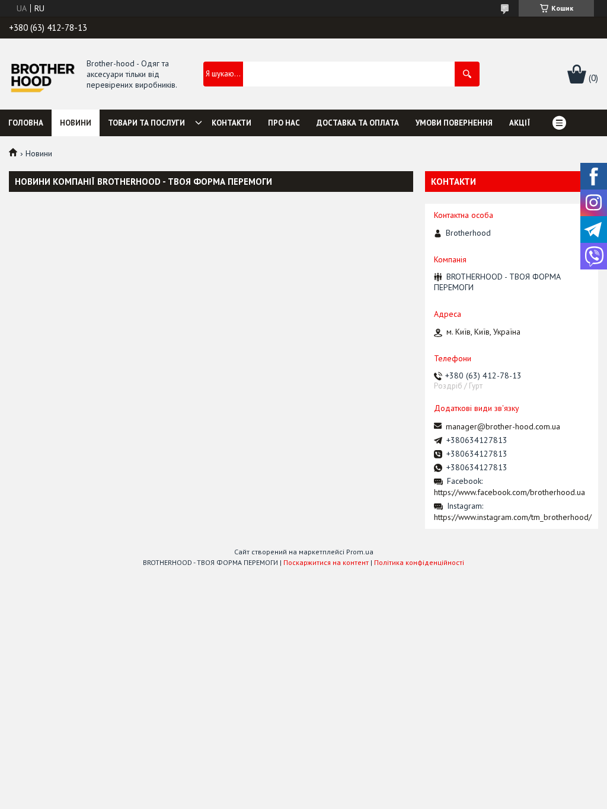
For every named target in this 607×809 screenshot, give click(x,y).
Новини (75, 123)
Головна (25, 123)
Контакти (231, 123)
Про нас (284, 123)
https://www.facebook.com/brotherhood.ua (509, 492)
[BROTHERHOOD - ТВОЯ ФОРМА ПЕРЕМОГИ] (42, 74)
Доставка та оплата (358, 123)
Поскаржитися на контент (326, 562)
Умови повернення (454, 123)
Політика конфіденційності (419, 562)
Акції (519, 123)
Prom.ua (359, 551)
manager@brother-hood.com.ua (503, 426)
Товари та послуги (146, 123)
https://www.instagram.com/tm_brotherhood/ (513, 517)
